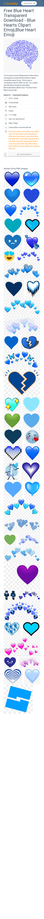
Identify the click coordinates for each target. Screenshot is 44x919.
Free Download (25, 154)
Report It (7, 95)
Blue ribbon (32, 144)
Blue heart (13, 131)
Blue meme (21, 131)
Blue (32, 136)
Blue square (24, 141)
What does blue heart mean (19, 136)
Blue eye (12, 148)
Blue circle (20, 139)
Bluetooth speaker (32, 146)
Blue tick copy (19, 146)
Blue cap (24, 144)
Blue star (15, 141)
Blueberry (33, 134)
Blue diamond (29, 139)
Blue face (30, 131)
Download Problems (20, 95)
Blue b (11, 146)
